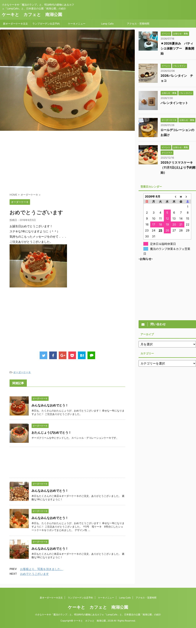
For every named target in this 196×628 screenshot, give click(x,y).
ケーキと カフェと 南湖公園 (32, 14)
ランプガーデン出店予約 (46, 23)
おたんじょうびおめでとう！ (51, 432)
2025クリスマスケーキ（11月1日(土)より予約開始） (178, 167)
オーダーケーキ (22, 372)
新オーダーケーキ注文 (15, 23)
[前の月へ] (174, 196)
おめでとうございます (34, 574)
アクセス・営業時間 (138, 23)
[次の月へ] (187, 196)
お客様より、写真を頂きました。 (41, 569)
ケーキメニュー (76, 23)
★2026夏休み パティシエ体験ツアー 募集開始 (177, 48)
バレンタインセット (174, 103)
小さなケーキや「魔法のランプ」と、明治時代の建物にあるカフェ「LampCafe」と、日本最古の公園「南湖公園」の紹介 (98, 614)
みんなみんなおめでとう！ (50, 405)
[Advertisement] (67, 161)
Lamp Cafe (107, 23)
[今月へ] (180, 196)
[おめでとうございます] (82, 355)
